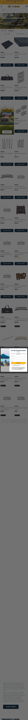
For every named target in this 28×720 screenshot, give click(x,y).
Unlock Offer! (18, 362)
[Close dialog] (26, 349)
